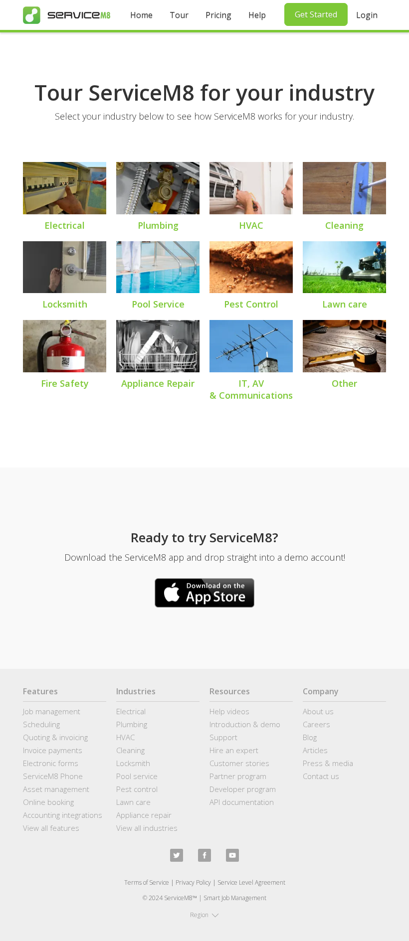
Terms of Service (146, 882)
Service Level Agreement (251, 882)
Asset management (56, 789)
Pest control (137, 789)
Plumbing (131, 724)
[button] (204, 915)
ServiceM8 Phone (53, 776)
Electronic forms (50, 763)
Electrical (131, 711)
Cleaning (130, 750)
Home (141, 14)
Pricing (218, 14)
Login (367, 14)
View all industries (147, 828)
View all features (51, 828)
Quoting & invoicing (55, 737)
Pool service (137, 776)
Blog (310, 737)
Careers (316, 724)
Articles (315, 750)
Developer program (242, 789)
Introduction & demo (244, 724)
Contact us (321, 776)
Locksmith (133, 763)
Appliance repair (144, 815)
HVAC (125, 737)
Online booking (48, 802)
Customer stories (239, 763)
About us (318, 711)
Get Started (316, 14)
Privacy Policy (193, 882)
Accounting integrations (62, 815)
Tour (179, 14)
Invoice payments (52, 750)
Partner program (237, 776)
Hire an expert (233, 750)
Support (223, 737)
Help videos (229, 711)
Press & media (328, 763)
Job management (51, 711)
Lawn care (133, 802)
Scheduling (41, 724)
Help (257, 14)
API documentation (241, 802)
